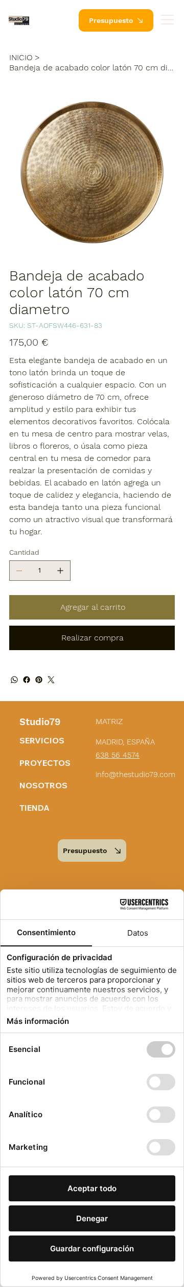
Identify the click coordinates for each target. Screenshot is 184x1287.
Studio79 (39, 721)
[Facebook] (26, 680)
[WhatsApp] (14, 680)
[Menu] (168, 19)
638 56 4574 (118, 755)
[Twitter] (51, 680)
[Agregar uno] (60, 570)
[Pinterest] (39, 680)
